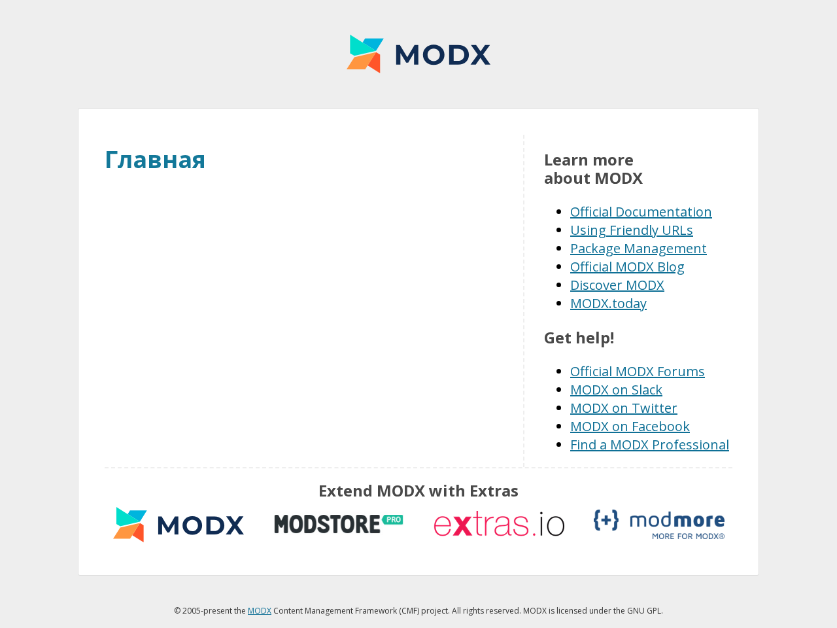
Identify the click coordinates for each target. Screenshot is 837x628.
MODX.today (608, 303)
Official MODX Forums (637, 371)
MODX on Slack (616, 389)
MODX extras (178, 524)
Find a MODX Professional (649, 444)
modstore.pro (338, 524)
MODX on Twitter (623, 408)
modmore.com (659, 524)
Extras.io (499, 524)
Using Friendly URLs (631, 230)
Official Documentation (641, 211)
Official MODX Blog (627, 266)
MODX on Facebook (630, 426)
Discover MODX (617, 285)
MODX (418, 54)
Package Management (638, 248)
